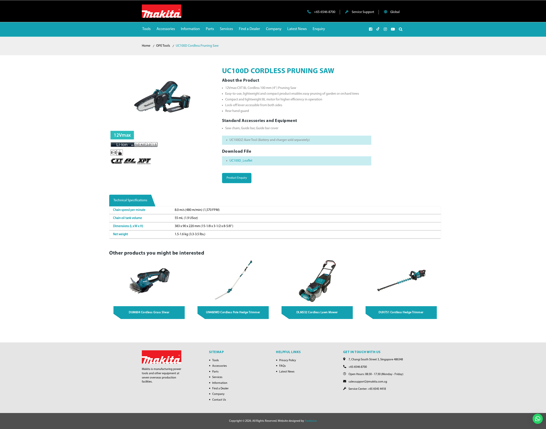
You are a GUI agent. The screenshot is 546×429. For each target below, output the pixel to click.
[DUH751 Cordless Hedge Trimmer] (401, 281)
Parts (215, 371)
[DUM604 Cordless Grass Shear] (149, 281)
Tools (215, 360)
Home (146, 46)
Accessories (219, 366)
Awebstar (311, 421)
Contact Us (219, 399)
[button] (538, 419)
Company (218, 394)
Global (395, 12)
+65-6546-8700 (324, 12)
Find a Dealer (220, 388)
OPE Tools (163, 46)
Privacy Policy (287, 360)
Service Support (362, 12)
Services (217, 377)
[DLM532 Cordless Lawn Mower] (317, 281)
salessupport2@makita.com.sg (368, 381)
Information (219, 383)
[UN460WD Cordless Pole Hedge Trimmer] (233, 281)
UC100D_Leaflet (240, 160)
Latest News (287, 371)
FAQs (282, 366)
